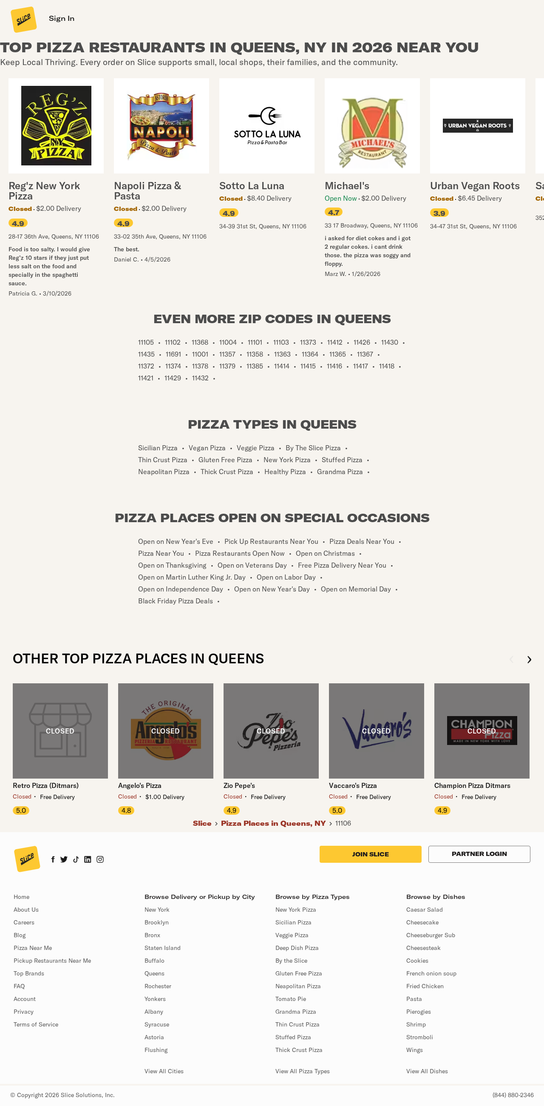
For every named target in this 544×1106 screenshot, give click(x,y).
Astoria (154, 1037)
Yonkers (155, 999)
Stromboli (419, 1037)
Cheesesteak (423, 948)
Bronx (152, 935)
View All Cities (164, 1071)
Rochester (157, 986)
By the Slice (291, 960)
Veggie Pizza (292, 935)
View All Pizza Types (302, 1071)
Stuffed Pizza (293, 1037)
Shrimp (416, 1024)
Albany (153, 1011)
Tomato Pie (290, 999)
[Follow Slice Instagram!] (100, 860)
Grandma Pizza (295, 1011)
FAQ (19, 986)
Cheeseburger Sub (430, 935)
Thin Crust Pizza (297, 1024)
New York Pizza (295, 909)
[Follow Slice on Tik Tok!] (76, 860)
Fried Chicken (425, 986)
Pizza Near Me (33, 948)
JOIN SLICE (370, 854)
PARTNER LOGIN (479, 854)
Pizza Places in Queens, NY (273, 823)
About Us (26, 909)
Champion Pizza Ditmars (472, 785)
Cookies (417, 960)
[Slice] (23, 19)
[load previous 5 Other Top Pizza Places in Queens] (511, 660)
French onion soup (431, 973)
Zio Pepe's (239, 785)
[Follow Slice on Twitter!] (64, 860)
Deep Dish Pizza (297, 948)
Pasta (414, 999)
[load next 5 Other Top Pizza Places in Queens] (529, 660)
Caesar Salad (424, 909)
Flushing (155, 1050)
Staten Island (162, 948)
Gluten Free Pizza (298, 973)
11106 (343, 823)
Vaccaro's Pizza (353, 785)
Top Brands (29, 973)
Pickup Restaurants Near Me (52, 960)
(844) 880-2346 (513, 1095)
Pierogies (418, 1011)
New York (157, 909)
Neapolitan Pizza (298, 986)
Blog (20, 935)
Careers (24, 922)
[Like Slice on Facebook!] (53, 860)
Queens (154, 973)
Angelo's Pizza (140, 785)
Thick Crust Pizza (299, 1050)
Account (25, 999)
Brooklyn (156, 922)
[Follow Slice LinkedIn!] (87, 860)
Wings (414, 1050)
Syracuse (156, 1024)
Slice (202, 823)
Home (21, 897)
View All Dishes (427, 1071)
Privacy (24, 1011)
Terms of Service (36, 1024)
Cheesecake (422, 922)
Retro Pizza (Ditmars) (46, 785)
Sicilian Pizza (293, 922)
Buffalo (154, 960)
